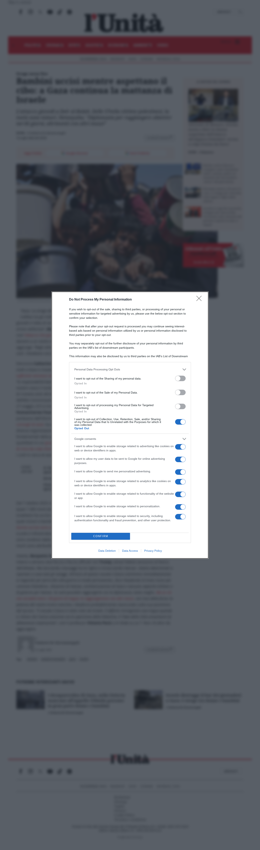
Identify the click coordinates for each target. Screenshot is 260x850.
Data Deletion (107, 550)
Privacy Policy (153, 550)
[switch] (180, 378)
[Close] (200, 300)
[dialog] (130, 425)
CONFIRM (100, 536)
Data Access (130, 550)
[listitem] (130, 369)
